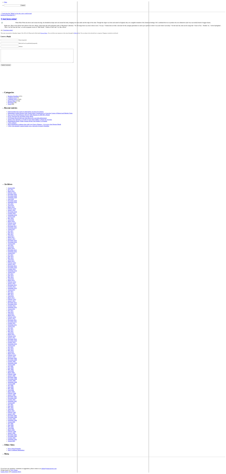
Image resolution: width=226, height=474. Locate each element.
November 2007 (12, 398)
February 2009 (12, 374)
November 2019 (12, 200)
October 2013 (11, 286)
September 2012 (12, 307)
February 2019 (12, 208)
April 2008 (11, 390)
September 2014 (12, 270)
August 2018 (11, 216)
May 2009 (11, 369)
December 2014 (12, 266)
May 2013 (11, 294)
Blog (5, 2)
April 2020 (11, 199)
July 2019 (10, 204)
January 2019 (11, 210)
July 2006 (10, 423)
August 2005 (11, 441)
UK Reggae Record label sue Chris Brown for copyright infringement (27, 118)
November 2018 (12, 212)
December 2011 (12, 320)
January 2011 (11, 337)
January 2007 (11, 414)
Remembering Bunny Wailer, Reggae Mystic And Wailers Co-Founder (27, 121)
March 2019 (11, 207)
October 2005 (11, 438)
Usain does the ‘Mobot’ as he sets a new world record (17, 13)
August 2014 (11, 272)
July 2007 (10, 404)
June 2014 (11, 275)
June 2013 (11, 293)
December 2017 (12, 226)
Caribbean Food (12, 98)
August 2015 (11, 253)
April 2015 (11, 259)
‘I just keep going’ (9, 19)
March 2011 (11, 334)
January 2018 (11, 224)
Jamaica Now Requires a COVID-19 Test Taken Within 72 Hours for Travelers (30, 119)
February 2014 (12, 282)
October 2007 (11, 399)
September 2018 (12, 215)
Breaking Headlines (13, 96)
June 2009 (11, 368)
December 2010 (12, 339)
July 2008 (10, 385)
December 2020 (12, 194)
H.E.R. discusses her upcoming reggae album (20, 116)
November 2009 (12, 360)
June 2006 (11, 425)
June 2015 (11, 256)
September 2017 (12, 228)
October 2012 (11, 306)
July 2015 (10, 255)
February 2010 (12, 355)
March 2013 (11, 298)
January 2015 (11, 264)
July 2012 (10, 310)
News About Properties (14, 448)
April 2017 (11, 235)
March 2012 (11, 315)
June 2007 (11, 406)
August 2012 (11, 309)
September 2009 (12, 363)
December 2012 (12, 302)
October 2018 (11, 213)
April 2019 (11, 205)
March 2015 (11, 261)
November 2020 (12, 196)
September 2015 (12, 251)
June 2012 (11, 312)
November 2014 (12, 267)
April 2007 (11, 409)
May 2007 (11, 407)
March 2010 (11, 353)
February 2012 (12, 317)
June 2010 (11, 348)
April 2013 (11, 296)
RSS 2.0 (76, 33)
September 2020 (12, 197)
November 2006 (12, 417)
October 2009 (11, 361)
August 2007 (11, 403)
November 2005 (12, 436)
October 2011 (11, 323)
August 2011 (11, 326)
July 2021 (10, 189)
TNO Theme (14, 470)
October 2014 (11, 269)
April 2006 (11, 428)
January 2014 (11, 283)
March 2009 (11, 372)
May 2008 (11, 388)
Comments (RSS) (16, 471)
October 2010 (11, 342)
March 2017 (11, 237)
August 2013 (11, 290)
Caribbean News (12, 99)
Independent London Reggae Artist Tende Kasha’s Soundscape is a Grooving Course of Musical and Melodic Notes (40, 113)
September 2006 (12, 420)
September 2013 (12, 288)
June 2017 (11, 232)
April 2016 (11, 247)
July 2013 (10, 291)
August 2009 (11, 364)
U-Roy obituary (12, 123)
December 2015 (12, 250)
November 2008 (12, 379)
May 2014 (11, 277)
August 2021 (11, 188)
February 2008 (12, 393)
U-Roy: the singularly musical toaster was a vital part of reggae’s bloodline (28, 126)
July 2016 (10, 245)
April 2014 (11, 278)
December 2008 (12, 377)
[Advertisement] (14, 78)
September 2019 (12, 202)
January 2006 (11, 433)
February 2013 (12, 299)
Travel (9, 104)
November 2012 (12, 304)
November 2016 (12, 242)
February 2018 (12, 223)
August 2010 (11, 345)
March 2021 (11, 191)
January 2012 (11, 318)
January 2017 (11, 239)
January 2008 (11, 395)
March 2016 (11, 248)
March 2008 (11, 391)
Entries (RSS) (4, 471)
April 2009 (11, 371)
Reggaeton (11, 102)
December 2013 (12, 285)
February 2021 (12, 192)
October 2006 (11, 419)
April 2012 (11, 313)
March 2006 (11, 430)
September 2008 (12, 382)
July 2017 (10, 231)
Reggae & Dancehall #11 (8, 15)
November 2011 (12, 321)
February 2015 (12, 263)
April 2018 (11, 220)
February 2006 (12, 431)
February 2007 (12, 412)
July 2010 (10, 347)
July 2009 (10, 366)
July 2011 (10, 328)
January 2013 (11, 301)
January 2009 (11, 376)
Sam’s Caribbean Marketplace (16, 450)
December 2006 (12, 415)
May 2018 (11, 218)
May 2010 (11, 350)
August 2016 (11, 243)
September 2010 (12, 344)
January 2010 (11, 356)
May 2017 (11, 234)
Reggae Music (44, 33)
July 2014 (10, 274)
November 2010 (12, 341)
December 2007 (12, 396)
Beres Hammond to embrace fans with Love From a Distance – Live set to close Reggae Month (34, 124)
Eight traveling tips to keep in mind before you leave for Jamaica (26, 111)
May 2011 (10, 331)
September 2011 (12, 325)
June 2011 (10, 329)
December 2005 (12, 434)
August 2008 (11, 384)
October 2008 (11, 380)
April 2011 (11, 333)
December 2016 (12, 240)
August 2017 (11, 229)
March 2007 (11, 411)
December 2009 (12, 358)
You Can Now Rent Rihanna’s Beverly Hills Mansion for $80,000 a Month (29, 115)
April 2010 (11, 352)
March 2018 (11, 221)
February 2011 (12, 336)
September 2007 (12, 401)
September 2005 (12, 439)
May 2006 (11, 426)
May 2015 (11, 258)
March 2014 (11, 280)
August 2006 (11, 422)
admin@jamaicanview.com (48, 468)
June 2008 (11, 387)
